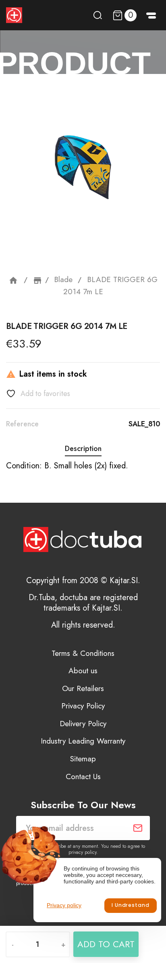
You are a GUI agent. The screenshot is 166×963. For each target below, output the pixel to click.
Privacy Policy (83, 705)
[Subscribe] (138, 828)
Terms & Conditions (83, 653)
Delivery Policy (83, 723)
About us (83, 670)
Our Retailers (83, 688)
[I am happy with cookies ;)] (130, 905)
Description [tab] (83, 448)
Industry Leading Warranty (83, 740)
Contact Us (83, 776)
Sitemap (83, 758)
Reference (22, 424)
